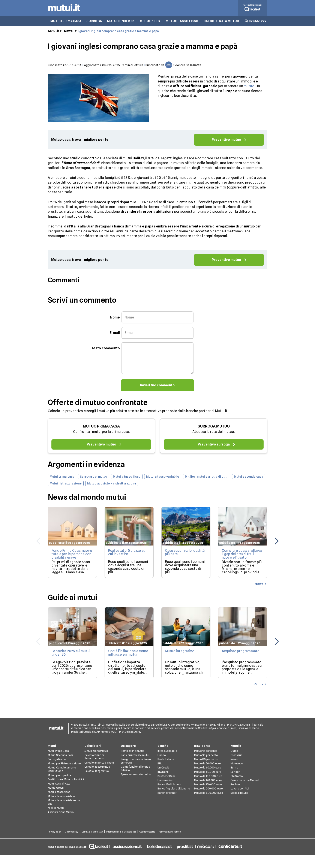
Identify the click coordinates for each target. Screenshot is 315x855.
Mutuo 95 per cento (206, 750)
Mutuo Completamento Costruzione (62, 769)
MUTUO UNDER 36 (121, 21)
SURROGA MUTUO (214, 426)
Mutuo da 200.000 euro (208, 788)
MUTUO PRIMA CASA (65, 21)
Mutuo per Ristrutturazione (64, 763)
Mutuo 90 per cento (206, 755)
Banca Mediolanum (169, 784)
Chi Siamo (237, 776)
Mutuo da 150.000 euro (208, 784)
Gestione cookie (147, 831)
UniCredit (163, 767)
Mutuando (237, 763)
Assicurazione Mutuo (61, 812)
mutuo (249, 86)
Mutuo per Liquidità (59, 775)
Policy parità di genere (169, 831)
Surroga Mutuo (57, 759)
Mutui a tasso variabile (61, 796)
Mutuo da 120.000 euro (208, 780)
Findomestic (165, 780)
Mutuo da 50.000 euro (207, 763)
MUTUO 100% (150, 21)
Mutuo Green (56, 787)
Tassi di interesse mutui (135, 755)
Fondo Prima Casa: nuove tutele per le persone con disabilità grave (71, 554)
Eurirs (234, 767)
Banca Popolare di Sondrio (174, 788)
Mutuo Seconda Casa (61, 755)
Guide (234, 750)
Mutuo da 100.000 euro (208, 776)
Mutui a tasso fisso (59, 792)
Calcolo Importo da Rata (99, 762)
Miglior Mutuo (56, 807)
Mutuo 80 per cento (206, 759)
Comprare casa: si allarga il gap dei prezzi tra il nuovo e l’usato (242, 554)
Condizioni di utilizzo (92, 831)
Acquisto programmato (241, 651)
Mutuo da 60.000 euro (207, 767)
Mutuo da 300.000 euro (208, 792)
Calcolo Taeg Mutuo (96, 771)
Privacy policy (54, 831)
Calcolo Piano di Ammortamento (94, 756)
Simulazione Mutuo (96, 750)
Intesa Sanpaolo (167, 750)
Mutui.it (53, 31)
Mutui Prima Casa (58, 750)
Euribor (235, 771)
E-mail (115, 333)
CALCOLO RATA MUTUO (221, 21)
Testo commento (105, 348)
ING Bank (163, 771)
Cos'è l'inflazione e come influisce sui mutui (128, 652)
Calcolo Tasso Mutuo (97, 766)
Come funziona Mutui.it (245, 780)
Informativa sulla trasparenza (121, 831)
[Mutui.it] (64, 12)
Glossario (237, 755)
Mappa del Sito (239, 792)
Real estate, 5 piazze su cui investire (126, 552)
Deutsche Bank (167, 776)
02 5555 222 (258, 21)
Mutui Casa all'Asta (59, 783)
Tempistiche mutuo (132, 750)
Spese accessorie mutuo (136, 774)
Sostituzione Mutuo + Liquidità (66, 779)
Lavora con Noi (240, 788)
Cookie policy (71, 831)
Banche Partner (167, 792)
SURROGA (94, 21)
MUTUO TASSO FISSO (182, 21)
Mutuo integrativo (179, 651)
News (68, 31)
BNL (160, 763)
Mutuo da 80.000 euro (207, 771)
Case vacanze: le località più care (185, 552)
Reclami (235, 784)
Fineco (162, 755)
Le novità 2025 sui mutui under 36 (70, 652)
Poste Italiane (166, 759)
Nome (115, 317)
